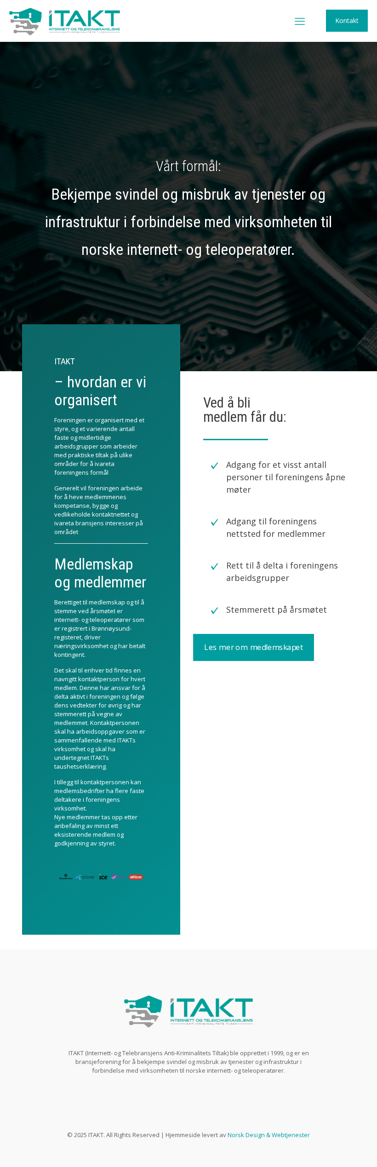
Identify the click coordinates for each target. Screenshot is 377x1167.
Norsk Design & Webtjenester (269, 1135)
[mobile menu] (300, 21)
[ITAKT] (64, 20)
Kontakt (347, 20)
